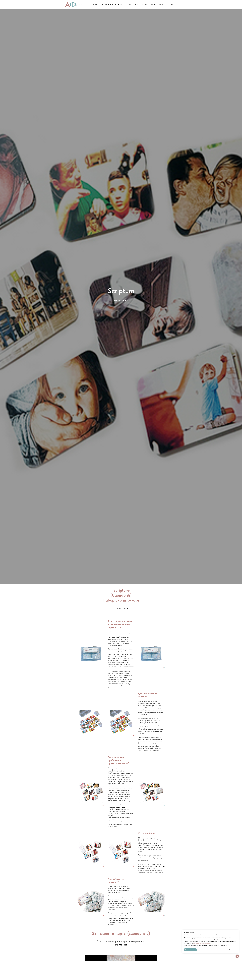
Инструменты (107, 4)
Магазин (118, 4)
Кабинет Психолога (159, 4)
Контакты (174, 4)
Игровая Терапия (142, 4)
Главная (96, 4)
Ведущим (128, 4)
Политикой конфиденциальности (202, 943)
